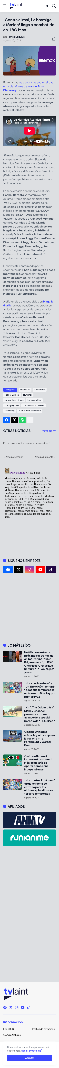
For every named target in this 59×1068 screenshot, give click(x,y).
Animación (25, 389)
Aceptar (29, 1057)
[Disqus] (29, 508)
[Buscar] (54, 6)
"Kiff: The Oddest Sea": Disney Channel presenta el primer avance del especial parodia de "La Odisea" (40, 714)
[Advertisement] (29, 608)
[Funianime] (29, 837)
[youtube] (40, 569)
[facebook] (8, 569)
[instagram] (29, 569)
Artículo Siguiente (44, 456)
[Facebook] (6, 420)
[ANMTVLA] (29, 820)
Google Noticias (12, 1034)
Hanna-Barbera (12, 395)
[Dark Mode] (47, 6)
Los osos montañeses (33, 405)
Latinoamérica (34, 400)
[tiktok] (51, 569)
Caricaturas (39, 389)
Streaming (10, 410)
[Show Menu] (5, 6)
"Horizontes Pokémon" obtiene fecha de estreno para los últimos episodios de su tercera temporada (39, 787)
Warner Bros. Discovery (30, 410)
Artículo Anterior (14, 456)
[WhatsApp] (22, 420)
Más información (30, 1050)
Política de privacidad (43, 1028)
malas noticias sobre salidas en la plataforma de (28, 86)
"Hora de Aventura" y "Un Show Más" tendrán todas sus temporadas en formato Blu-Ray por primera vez (40, 690)
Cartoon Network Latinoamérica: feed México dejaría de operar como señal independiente (37, 762)
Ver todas (47, 430)
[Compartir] (52, 38)
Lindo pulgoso (12, 405)
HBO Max (27, 395)
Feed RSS (8, 1028)
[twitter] (19, 569)
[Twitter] (14, 420)
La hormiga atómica (14, 400)
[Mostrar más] (30, 420)
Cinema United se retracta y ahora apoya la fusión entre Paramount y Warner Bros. (39, 738)
